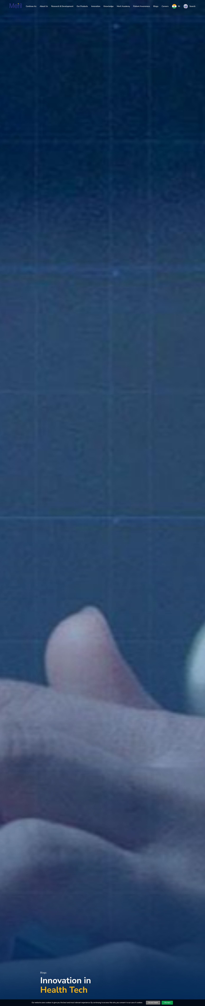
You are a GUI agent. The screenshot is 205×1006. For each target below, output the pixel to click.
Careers (165, 6)
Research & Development (62, 6)
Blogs (155, 6)
